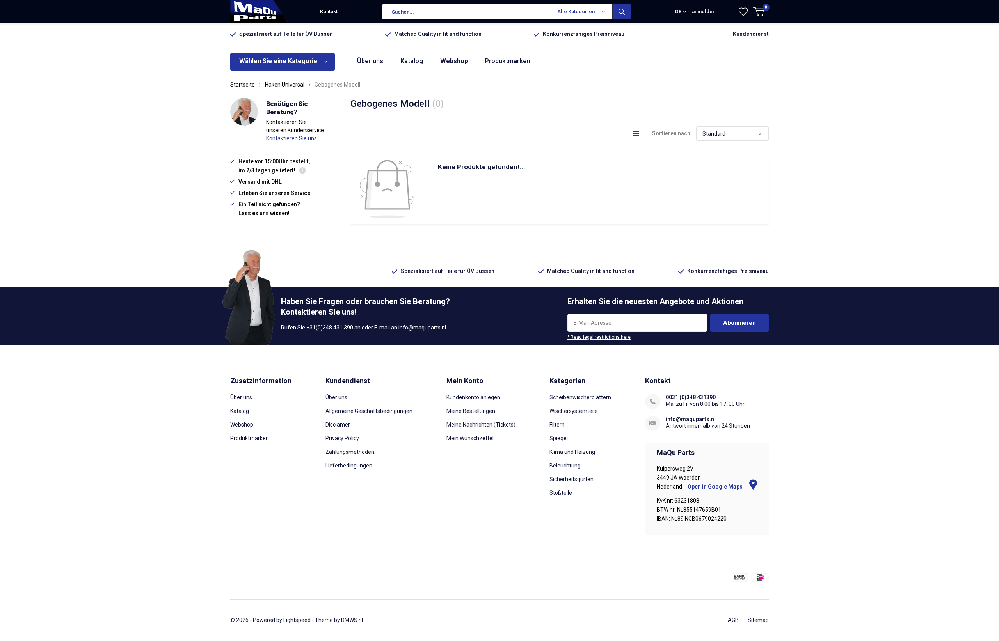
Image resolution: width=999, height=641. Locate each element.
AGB (733, 620)
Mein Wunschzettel (470, 438)
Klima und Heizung (572, 452)
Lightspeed (297, 620)
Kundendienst (751, 34)
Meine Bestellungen (470, 411)
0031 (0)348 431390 (691, 397)
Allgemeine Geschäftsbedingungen (368, 411)
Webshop (454, 61)
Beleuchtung (565, 465)
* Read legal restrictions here (599, 337)
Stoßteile (560, 493)
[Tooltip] (302, 171)
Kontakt (329, 11)
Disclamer (337, 424)
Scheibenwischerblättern (580, 397)
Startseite (242, 84)
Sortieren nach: (672, 133)
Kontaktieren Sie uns (291, 138)
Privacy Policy (342, 438)
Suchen (622, 11)
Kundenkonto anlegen (473, 397)
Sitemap (758, 620)
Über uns (370, 61)
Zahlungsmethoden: (350, 452)
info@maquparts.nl (691, 419)
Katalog (411, 61)
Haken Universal (284, 84)
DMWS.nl (352, 620)
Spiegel (558, 438)
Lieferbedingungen (348, 465)
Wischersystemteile (573, 411)
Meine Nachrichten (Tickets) (480, 424)
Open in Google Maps (716, 486)
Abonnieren (739, 322)
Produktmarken (507, 61)
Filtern (557, 424)
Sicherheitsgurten (571, 479)
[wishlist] (743, 11)
